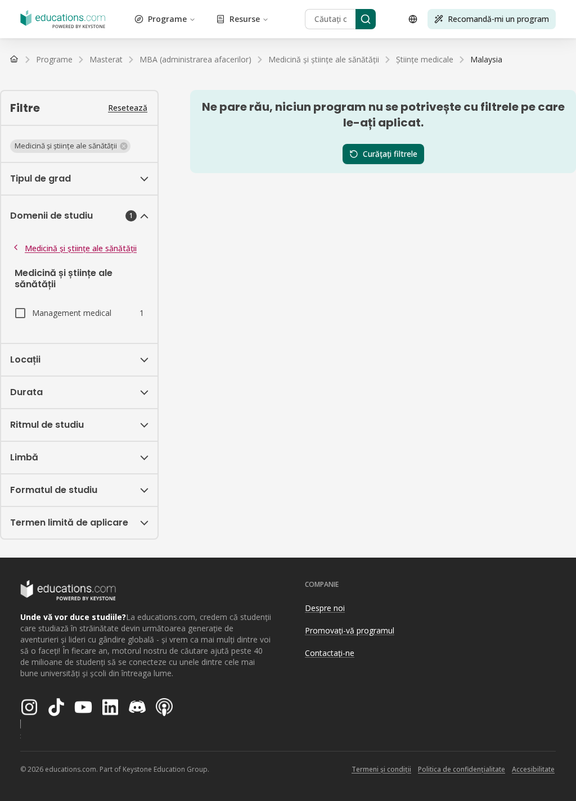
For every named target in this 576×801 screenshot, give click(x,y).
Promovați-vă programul (349, 630)
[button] (70, 146)
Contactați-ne (329, 653)
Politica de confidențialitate (461, 769)
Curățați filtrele (390, 153)
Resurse (245, 18)
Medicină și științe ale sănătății (81, 248)
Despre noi (325, 608)
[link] (486, 59)
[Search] (366, 19)
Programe (167, 18)
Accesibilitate (533, 769)
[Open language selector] (413, 19)
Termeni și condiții (381, 769)
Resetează (127, 107)
